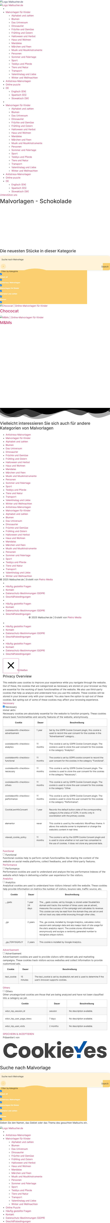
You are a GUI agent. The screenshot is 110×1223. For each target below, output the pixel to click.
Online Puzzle (13, 1207)
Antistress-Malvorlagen (18, 81)
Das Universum (19, 22)
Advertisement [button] (11, 949)
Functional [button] (8, 851)
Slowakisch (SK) (20, 98)
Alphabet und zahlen (22, 15)
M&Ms (6, 322)
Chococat (9, 310)
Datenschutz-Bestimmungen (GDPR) (25, 593)
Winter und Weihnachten (24, 77)
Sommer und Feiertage (23, 56)
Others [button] (6, 987)
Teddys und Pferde (21, 63)
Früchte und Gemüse (22, 29)
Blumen (15, 19)
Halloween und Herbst (23, 36)
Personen (16, 53)
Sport (14, 60)
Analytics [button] (8, 878)
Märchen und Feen (21, 46)
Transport (16, 70)
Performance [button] (10, 864)
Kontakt (10, 589)
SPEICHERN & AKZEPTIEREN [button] (18, 1033)
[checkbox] (14, 275)
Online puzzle (13, 84)
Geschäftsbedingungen (18, 596)
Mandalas (16, 43)
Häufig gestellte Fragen (18, 586)
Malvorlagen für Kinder (18, 12)
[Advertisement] (55, 227)
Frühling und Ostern (22, 32)
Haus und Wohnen (21, 39)
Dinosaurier (17, 25)
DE (7, 87)
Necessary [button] (8, 703)
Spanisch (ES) (18, 94)
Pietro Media (46, 579)
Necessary (11, 707)
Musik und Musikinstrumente (26, 50)
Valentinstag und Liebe (23, 74)
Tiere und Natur (19, 67)
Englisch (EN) (18, 91)
